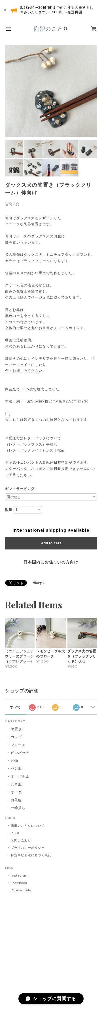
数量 (8, 510)
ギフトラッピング (20, 489)
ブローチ (18, 745)
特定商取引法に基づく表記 (31, 855)
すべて (15, 707)
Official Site (21, 890)
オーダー (18, 792)
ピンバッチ (20, 753)
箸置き (16, 729)
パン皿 (16, 768)
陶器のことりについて (28, 826)
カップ (16, 737)
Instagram (20, 875)
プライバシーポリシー (28, 848)
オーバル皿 (20, 776)
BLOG (16, 833)
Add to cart (51, 543)
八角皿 (16, 784)
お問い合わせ (21, 840)
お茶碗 (16, 800)
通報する (39, 583)
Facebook (19, 883)
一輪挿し (18, 808)
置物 (14, 760)
